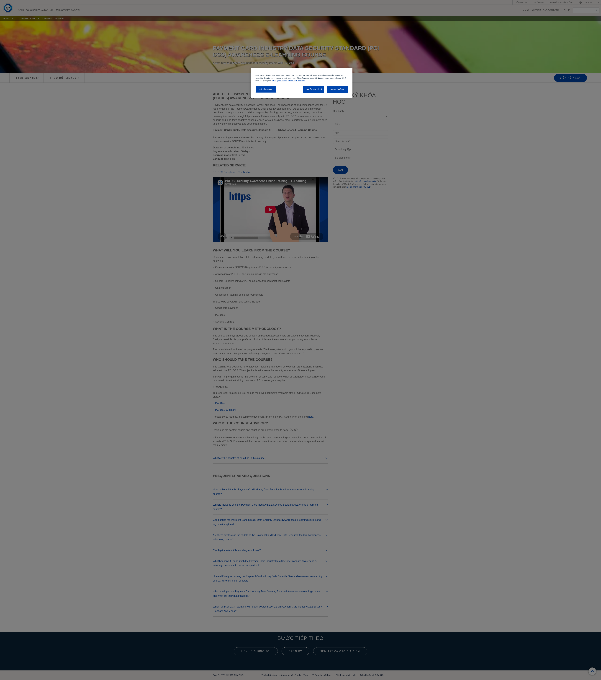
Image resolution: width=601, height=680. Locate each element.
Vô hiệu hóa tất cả (314, 89)
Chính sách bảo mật (296, 81)
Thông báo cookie (279, 81)
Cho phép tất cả (337, 89)
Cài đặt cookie (265, 89)
